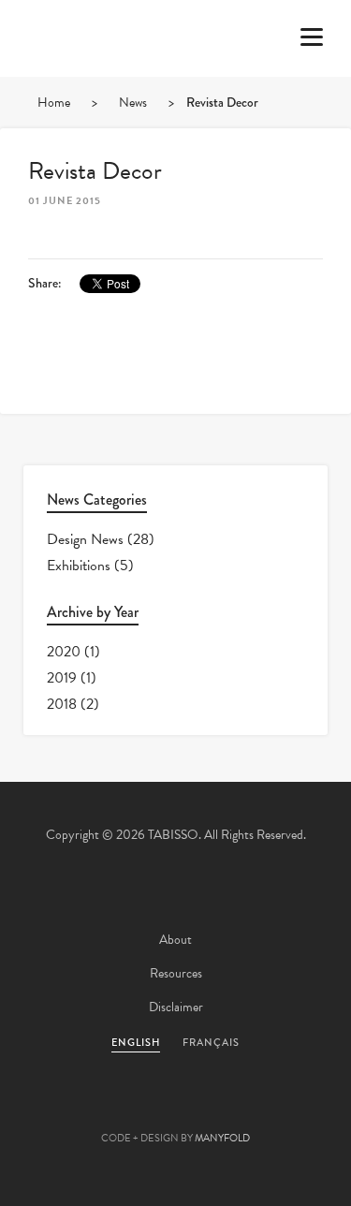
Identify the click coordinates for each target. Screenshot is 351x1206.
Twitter (75, 1108)
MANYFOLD (222, 1138)
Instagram (277, 1108)
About (175, 939)
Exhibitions (78, 565)
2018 (62, 704)
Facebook (125, 1108)
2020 (63, 651)
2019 (62, 678)
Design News (85, 539)
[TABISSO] (89, 92)
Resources (176, 973)
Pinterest (176, 1108)
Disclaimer (176, 1007)
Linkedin (226, 1108)
